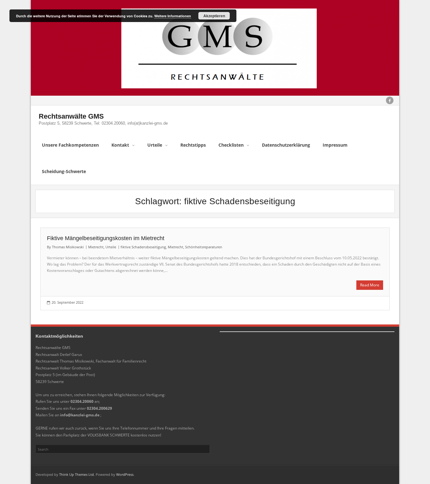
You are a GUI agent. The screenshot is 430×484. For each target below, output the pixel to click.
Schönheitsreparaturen (203, 247)
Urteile (110, 247)
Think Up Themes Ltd (76, 474)
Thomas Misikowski (68, 247)
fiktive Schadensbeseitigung (143, 247)
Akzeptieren (214, 16)
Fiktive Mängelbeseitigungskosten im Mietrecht (105, 238)
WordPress (124, 474)
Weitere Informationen (172, 16)
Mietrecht (96, 247)
